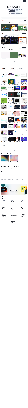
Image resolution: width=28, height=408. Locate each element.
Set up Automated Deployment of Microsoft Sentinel (16, 132)
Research (12, 214)
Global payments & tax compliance (4, 220)
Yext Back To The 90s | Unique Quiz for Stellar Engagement (17, 88)
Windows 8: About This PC (17, 120)
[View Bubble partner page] (8, 99)
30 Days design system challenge (23, 113)
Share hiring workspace (4, 216)
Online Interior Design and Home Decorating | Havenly (4, 113)
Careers (22, 213)
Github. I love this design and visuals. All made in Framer (13, 41)
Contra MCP (12, 207)
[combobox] (14, 18)
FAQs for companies (13, 221)
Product (22, 208)
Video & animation (22, 207)
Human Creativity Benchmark (13, 213)
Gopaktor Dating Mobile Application (10, 120)
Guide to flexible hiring (13, 216)
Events (11, 208)
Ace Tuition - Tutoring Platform (9, 101)
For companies (3, 214)
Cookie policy (22, 216)
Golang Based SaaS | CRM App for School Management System (3, 82)
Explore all (22, 201)
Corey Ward (5, 20)
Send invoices (3, 206)
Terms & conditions (23, 214)
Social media (22, 206)
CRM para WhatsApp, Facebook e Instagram (23, 139)
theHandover (22, 82)
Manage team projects (4, 215)
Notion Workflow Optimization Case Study (23, 75)
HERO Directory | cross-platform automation (17, 126)
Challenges (12, 209)
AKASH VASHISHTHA (6, 47)
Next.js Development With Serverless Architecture (23, 132)
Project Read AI (20, 29)
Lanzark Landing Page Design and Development (21, 41)
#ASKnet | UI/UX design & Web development (23, 101)
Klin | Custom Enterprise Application (10, 126)
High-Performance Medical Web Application (17, 113)
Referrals (12, 222)
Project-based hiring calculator (14, 215)
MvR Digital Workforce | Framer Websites (10, 132)
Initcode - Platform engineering (9, 139)
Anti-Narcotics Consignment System (10, 82)
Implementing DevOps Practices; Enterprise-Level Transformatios (17, 75)
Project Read (3, 29)
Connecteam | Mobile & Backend (3, 94)
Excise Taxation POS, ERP (17, 82)
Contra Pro (2, 201)
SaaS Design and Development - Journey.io (17, 94)
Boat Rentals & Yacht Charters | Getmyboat (3, 120)
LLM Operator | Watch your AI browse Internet (4, 56)
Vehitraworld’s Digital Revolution (23, 120)
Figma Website (11, 29)
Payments (2, 208)
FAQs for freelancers (13, 220)
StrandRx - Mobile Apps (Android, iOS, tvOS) (4, 101)
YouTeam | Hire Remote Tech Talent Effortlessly (10, 113)
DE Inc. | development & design (23, 126)
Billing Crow (11, 56)
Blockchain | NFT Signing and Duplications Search (4, 145)
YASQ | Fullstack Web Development (16, 101)
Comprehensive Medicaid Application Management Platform (23, 94)
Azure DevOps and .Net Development (4, 139)
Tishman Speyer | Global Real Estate (23, 88)
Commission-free (3, 207)
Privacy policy (22, 215)
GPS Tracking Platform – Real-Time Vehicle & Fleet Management (17, 139)
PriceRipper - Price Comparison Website (22, 56)
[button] (14, 25)
